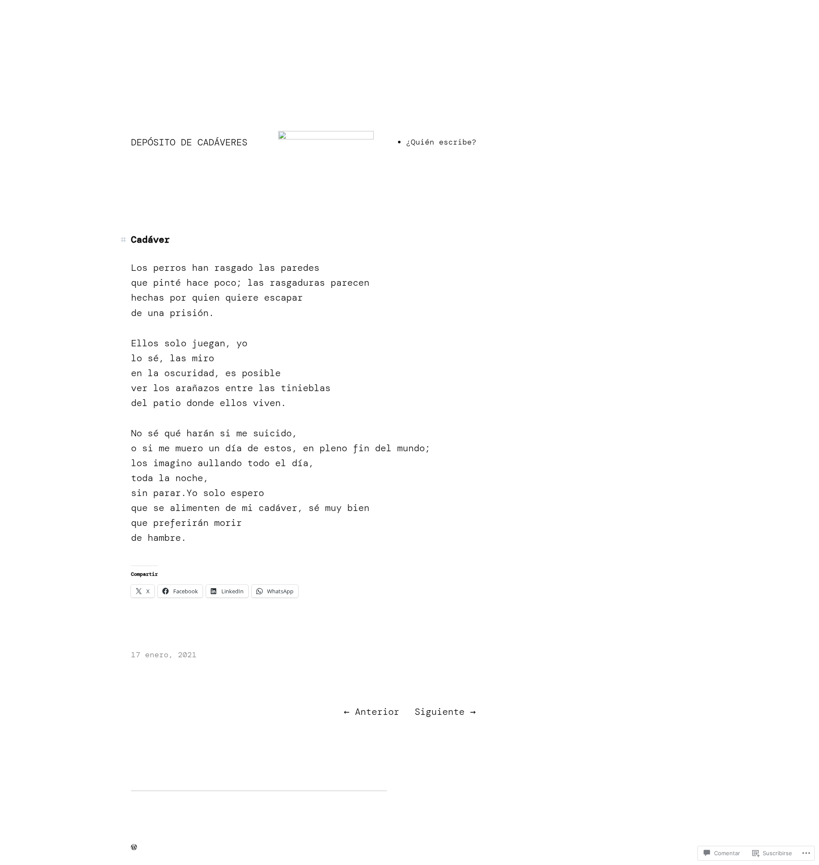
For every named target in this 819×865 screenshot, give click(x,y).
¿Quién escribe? (441, 142)
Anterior (377, 711)
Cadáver (150, 240)
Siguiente (440, 711)
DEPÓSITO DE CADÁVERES (189, 142)
